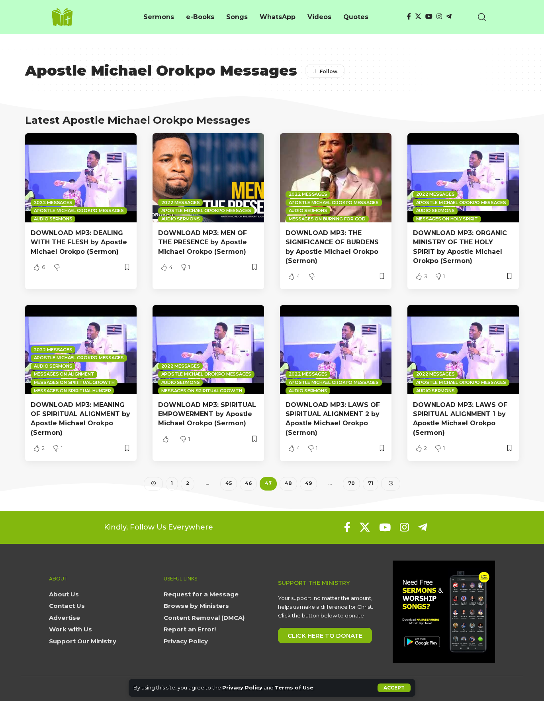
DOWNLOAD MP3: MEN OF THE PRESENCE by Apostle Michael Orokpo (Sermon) (202, 242)
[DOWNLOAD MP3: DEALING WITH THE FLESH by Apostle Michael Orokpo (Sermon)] (81, 177)
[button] (394, 687)
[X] (418, 16)
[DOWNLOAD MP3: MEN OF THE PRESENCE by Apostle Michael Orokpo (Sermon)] (208, 177)
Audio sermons (53, 219)
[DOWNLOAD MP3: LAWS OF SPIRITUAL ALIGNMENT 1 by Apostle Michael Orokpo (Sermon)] (463, 349)
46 (248, 483)
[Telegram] (449, 16)
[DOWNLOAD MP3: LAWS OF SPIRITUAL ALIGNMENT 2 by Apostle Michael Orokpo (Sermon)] (335, 349)
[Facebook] (409, 16)
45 (228, 483)
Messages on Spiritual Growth (74, 382)
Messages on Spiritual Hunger (72, 390)
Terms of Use (294, 688)
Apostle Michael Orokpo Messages (79, 210)
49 (308, 483)
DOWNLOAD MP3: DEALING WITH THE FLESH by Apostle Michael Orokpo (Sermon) (79, 242)
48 (288, 483)
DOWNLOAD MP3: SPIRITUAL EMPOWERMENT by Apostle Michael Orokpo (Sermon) (207, 414)
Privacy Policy (242, 688)
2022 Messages (53, 202)
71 (370, 483)
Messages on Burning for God (327, 219)
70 (351, 483)
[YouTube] (428, 16)
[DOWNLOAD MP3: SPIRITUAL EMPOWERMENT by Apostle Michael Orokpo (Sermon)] (208, 349)
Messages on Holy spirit (447, 219)
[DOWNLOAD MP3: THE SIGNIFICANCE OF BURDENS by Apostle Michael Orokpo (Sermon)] (335, 177)
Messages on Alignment (64, 374)
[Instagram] (439, 16)
